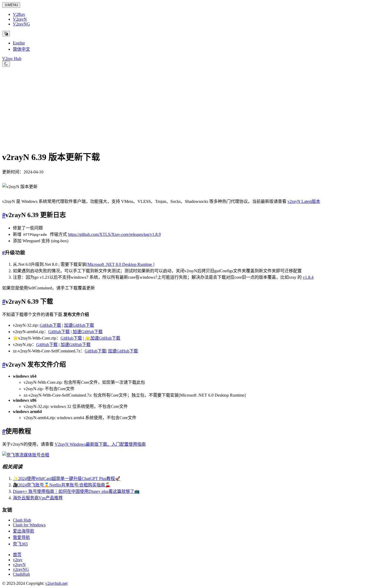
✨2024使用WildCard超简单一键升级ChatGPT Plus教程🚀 (66, 478)
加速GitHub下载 (79, 325)
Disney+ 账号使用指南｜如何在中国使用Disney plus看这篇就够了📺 (76, 491)
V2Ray (19, 14)
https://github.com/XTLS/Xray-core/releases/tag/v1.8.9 (114, 234)
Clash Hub (22, 520)
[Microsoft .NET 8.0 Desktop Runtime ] (120, 264)
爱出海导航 (23, 531)
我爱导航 (21, 537)
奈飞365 (20, 544)
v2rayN (19, 564)
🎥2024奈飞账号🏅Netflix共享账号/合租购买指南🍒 (61, 485)
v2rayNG (21, 569)
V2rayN (20, 19)
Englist (19, 43)
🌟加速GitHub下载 (102, 338)
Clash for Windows (29, 525)
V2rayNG (21, 24)
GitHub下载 (50, 325)
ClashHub (21, 574)
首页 (17, 554)
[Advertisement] (183, 106)
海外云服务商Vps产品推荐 (38, 498)
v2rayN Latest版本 (303, 201)
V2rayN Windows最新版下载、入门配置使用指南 (100, 444)
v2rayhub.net (56, 583)
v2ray (18, 559)
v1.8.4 (308, 277)
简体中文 (21, 49)
